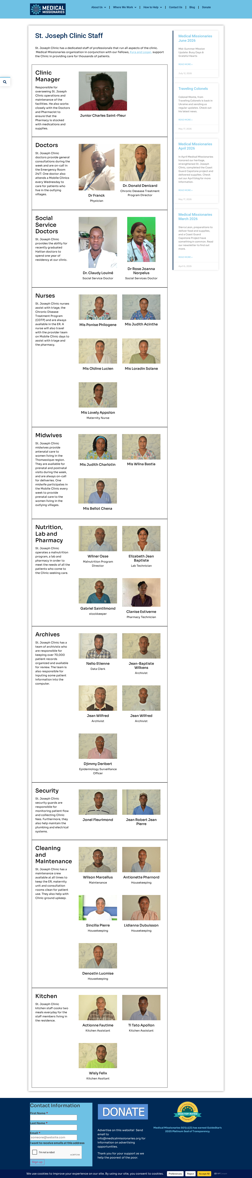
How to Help (150, 7)
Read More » (185, 64)
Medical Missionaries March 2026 (195, 217)
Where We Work (123, 7)
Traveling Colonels (193, 89)
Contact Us (175, 7)
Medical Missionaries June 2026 (195, 38)
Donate (206, 7)
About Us (97, 7)
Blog (192, 7)
